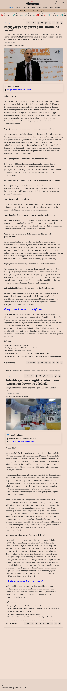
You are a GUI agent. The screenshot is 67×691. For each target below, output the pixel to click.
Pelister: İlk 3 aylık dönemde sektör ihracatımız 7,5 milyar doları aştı (29, 617)
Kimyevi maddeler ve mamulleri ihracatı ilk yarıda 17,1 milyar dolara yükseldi (33, 608)
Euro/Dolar (42, 14)
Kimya (20, 370)
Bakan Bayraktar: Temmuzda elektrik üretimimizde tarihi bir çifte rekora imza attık (33, 356)
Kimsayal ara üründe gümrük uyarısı (19, 611)
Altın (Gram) (54, 14)
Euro (29, 14)
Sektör (22, 631)
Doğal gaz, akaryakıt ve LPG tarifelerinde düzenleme (22, 348)
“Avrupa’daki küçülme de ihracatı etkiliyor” (22, 438)
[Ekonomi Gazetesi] (33, 3)
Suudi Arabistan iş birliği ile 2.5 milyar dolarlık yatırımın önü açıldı (27, 353)
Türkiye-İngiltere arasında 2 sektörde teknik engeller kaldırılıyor (29, 606)
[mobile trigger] (3, 2)
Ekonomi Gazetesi (9, 19)
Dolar (17, 14)
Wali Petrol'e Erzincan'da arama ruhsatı (18, 351)
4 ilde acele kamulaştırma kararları (17, 345)
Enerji (18, 19)
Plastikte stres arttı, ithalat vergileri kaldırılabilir (23, 614)
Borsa (5, 14)
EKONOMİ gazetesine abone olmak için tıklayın (33, 11)
